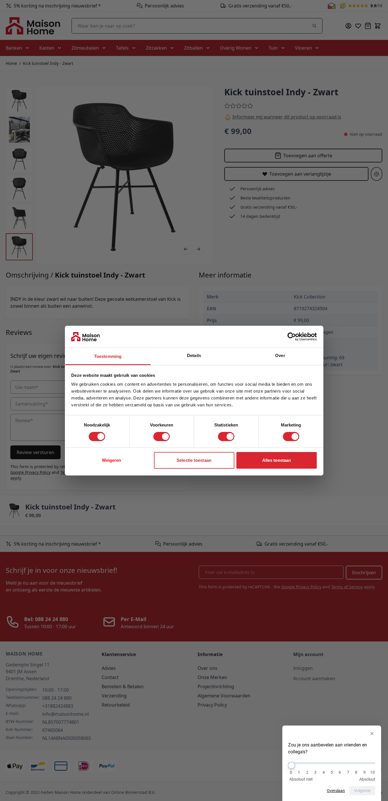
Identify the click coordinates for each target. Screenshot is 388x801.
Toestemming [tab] (107, 356)
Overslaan (336, 790)
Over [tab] (280, 355)
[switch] (161, 436)
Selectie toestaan (194, 460)
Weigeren (111, 460)
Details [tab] (194, 355)
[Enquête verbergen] (371, 733)
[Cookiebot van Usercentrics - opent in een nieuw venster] (292, 336)
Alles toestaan (276, 460)
